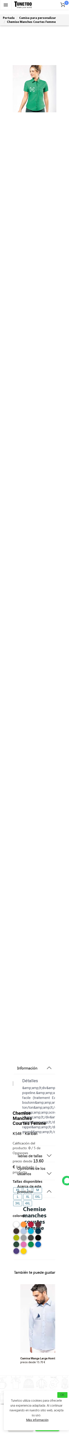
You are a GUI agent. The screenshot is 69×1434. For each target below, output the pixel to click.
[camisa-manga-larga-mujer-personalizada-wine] (38, 1226)
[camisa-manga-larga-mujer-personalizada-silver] (23, 1239)
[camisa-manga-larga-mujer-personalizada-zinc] (30, 1239)
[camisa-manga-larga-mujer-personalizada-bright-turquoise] (30, 1232)
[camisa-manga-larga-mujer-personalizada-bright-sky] (23, 1232)
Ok (62, 1395)
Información (27, 1067)
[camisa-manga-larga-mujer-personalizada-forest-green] (16, 1246)
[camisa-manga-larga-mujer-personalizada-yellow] (23, 1252)
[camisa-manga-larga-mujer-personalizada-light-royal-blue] (38, 1246)
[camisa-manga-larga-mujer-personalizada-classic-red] (30, 1226)
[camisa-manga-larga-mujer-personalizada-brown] (16, 1232)
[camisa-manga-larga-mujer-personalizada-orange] (23, 1226)
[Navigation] (6, 5)
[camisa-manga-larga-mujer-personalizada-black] (38, 1239)
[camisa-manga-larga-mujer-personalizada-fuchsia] (23, 1246)
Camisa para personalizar (37, 18)
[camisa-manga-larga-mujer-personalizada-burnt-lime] (16, 1239)
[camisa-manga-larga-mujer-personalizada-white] (16, 1226)
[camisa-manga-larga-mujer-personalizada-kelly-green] (30, 1246)
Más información (37, 1420)
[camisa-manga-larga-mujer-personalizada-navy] (38, 1232)
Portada (9, 18)
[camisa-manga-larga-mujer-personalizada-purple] (16, 1252)
